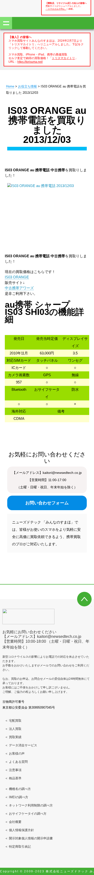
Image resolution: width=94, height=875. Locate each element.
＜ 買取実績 (13, 737)
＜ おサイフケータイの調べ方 (26, 813)
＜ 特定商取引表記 (18, 846)
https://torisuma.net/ (30, 61)
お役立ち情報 (27, 86)
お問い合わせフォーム (47, 502)
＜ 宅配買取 (13, 720)
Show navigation (6, 23)
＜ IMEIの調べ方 (16, 797)
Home (10, 86)
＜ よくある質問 (16, 762)
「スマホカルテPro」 (56, 9)
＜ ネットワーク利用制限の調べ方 (29, 805)
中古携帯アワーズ (19, 288)
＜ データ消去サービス (21, 745)
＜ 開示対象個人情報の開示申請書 (29, 838)
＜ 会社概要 (13, 822)
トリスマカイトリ (63, 58)
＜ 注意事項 (13, 770)
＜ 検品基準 (13, 778)
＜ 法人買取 (13, 729)
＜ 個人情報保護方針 (19, 830)
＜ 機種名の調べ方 (18, 789)
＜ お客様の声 (15, 753)
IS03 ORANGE (17, 277)
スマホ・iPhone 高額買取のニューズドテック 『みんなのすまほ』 (19, 8)
